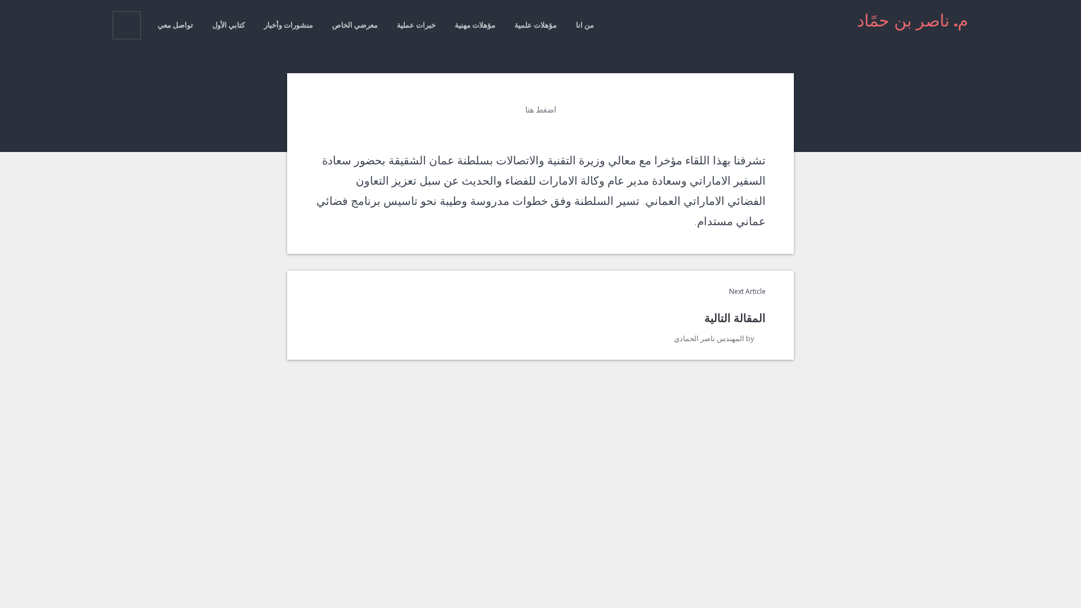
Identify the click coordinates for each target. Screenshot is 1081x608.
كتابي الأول (228, 25)
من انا (585, 25)
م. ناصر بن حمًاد (912, 20)
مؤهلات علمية (536, 25)
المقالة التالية (735, 317)
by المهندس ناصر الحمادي (714, 338)
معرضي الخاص (355, 25)
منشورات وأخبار (288, 25)
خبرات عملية (416, 25)
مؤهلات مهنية (475, 25)
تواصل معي (175, 25)
